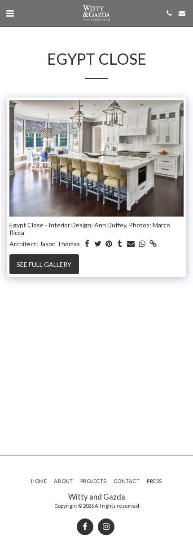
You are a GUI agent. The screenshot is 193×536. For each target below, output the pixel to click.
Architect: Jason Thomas (44, 244)
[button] (10, 13)
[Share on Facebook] (87, 244)
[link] (153, 244)
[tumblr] (120, 244)
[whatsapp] (142, 244)
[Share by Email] (131, 244)
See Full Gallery (44, 264)
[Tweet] (98, 244)
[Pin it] (109, 244)
